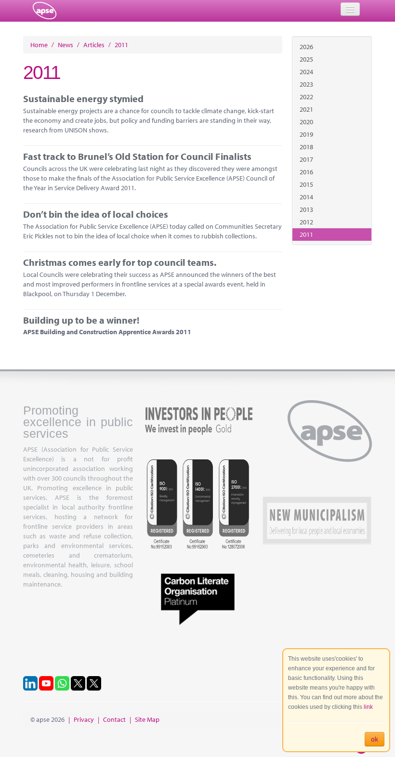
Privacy (84, 719)
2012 (306, 222)
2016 (306, 172)
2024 (306, 71)
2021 (306, 109)
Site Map (147, 719)
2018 (306, 147)
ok (374, 739)
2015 (306, 184)
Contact (114, 719)
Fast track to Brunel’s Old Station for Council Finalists (137, 156)
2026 (306, 46)
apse (44, 10)
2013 (306, 209)
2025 (306, 59)
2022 (306, 96)
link (368, 707)
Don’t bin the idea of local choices (95, 214)
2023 (306, 84)
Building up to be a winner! (81, 320)
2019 (306, 134)
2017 (306, 159)
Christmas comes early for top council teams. (119, 262)
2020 (306, 121)
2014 (306, 197)
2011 (306, 234)
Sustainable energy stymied (83, 98)
